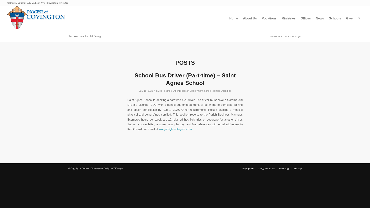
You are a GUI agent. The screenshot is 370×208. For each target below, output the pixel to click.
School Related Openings (217, 91)
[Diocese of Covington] (36, 18)
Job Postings (165, 91)
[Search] (359, 18)
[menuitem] (233, 18)
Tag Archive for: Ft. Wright (85, 36)
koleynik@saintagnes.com (175, 129)
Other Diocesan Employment (188, 91)
